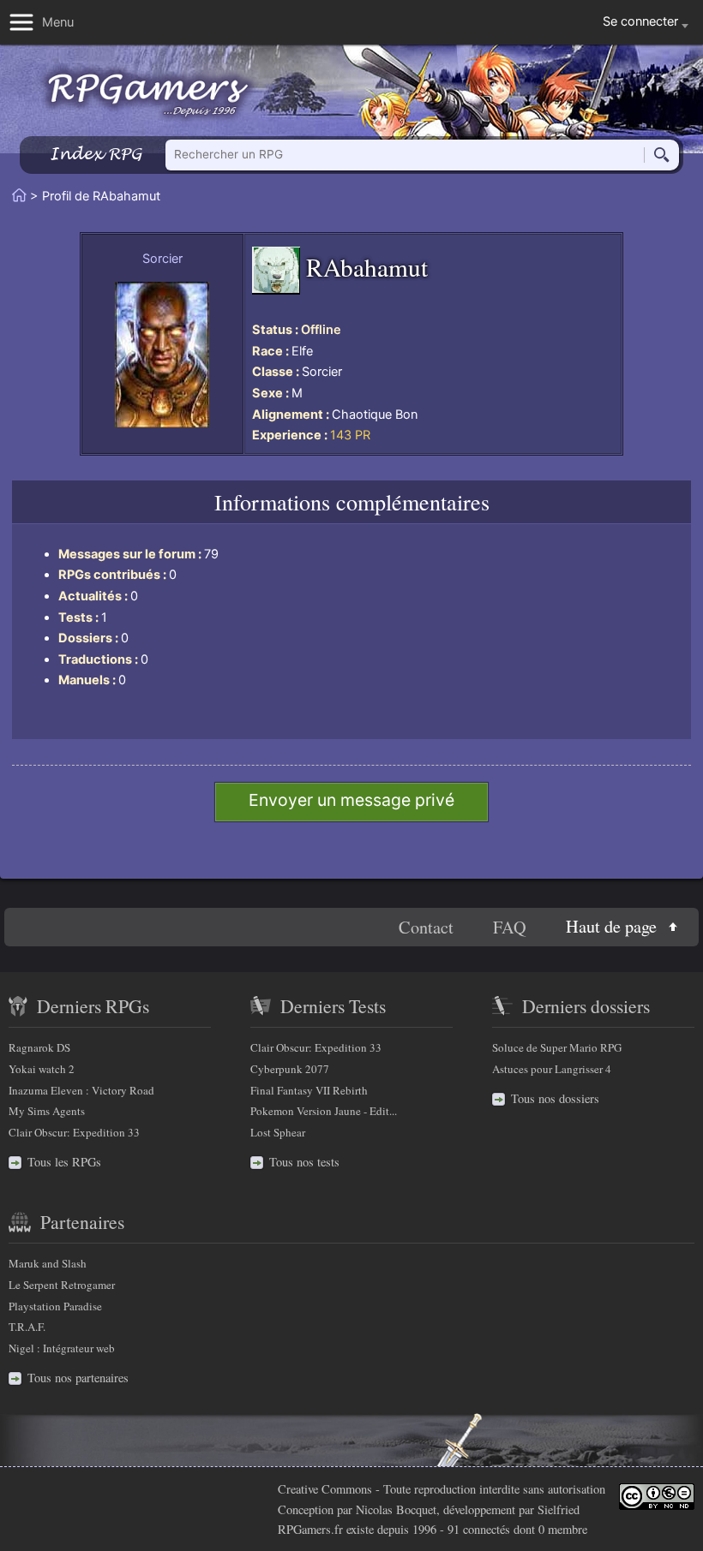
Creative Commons (325, 1489)
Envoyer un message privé (351, 800)
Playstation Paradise (55, 1306)
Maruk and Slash (48, 1263)
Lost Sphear (277, 1132)
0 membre (562, 1529)
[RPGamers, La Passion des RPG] (148, 94)
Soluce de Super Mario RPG (557, 1047)
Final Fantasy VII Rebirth (309, 1090)
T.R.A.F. (27, 1326)
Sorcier (162, 258)
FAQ (509, 927)
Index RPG (95, 153)
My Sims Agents (47, 1111)
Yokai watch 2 (42, 1069)
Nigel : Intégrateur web (62, 1348)
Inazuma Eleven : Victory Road (81, 1090)
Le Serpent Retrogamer (62, 1284)
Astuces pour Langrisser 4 (551, 1069)
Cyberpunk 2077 (289, 1069)
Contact (426, 927)
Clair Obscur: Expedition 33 (74, 1132)
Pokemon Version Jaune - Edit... (323, 1111)
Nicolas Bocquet (396, 1509)
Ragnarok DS (39, 1047)
